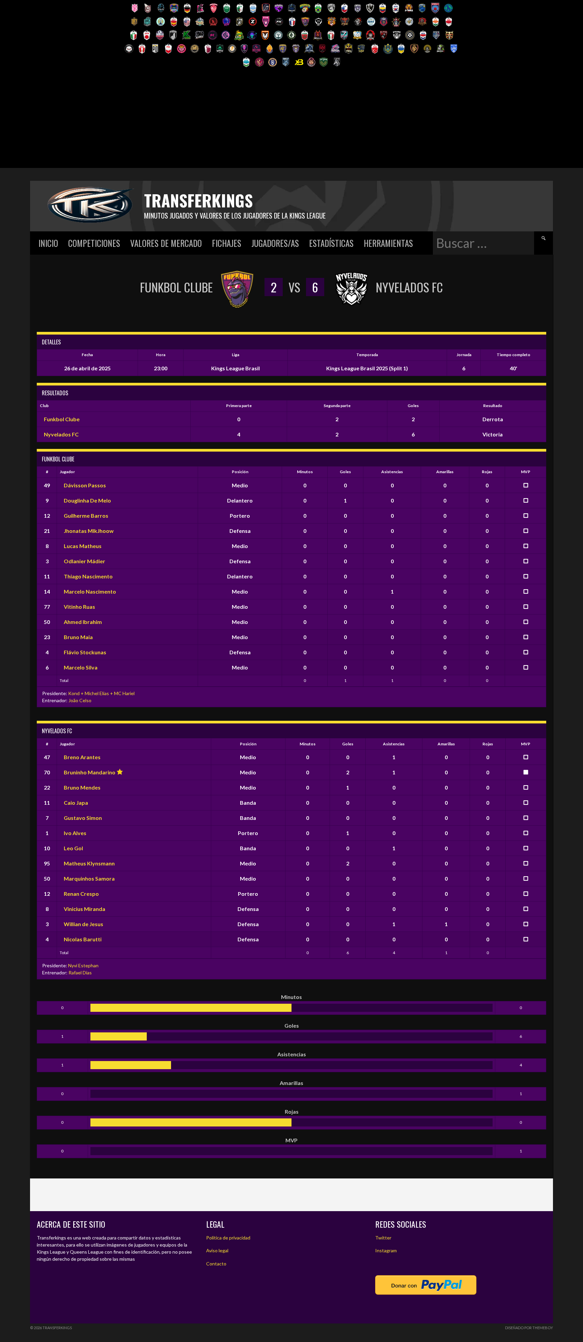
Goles (345, 471)
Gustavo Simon (83, 818)
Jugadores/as (275, 243)
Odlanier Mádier (84, 561)
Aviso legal (217, 1250)
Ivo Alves (75, 833)
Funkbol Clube (62, 419)
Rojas (487, 471)
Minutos (305, 471)
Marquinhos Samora (89, 878)
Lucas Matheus (83, 546)
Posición (240, 471)
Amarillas (444, 471)
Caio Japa (76, 802)
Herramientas (388, 243)
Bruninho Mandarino (89, 772)
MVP (525, 471)
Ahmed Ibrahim (83, 622)
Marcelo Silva (81, 667)
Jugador (67, 471)
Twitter (383, 1237)
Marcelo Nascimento (90, 591)
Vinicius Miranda (84, 909)
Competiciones (94, 243)
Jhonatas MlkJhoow (89, 530)
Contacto (216, 1263)
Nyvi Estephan (83, 965)
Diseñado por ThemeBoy (529, 1327)
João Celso (79, 700)
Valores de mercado (166, 243)
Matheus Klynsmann (89, 863)
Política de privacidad (228, 1237)
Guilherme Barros (86, 515)
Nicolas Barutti (83, 939)
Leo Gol (73, 848)
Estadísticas (331, 243)
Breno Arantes (82, 757)
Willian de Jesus (83, 924)
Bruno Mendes (82, 787)
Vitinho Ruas (79, 606)
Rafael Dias (80, 972)
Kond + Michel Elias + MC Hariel (101, 693)
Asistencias (392, 471)
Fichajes (226, 243)
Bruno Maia (78, 637)
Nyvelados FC (61, 434)
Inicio (48, 243)
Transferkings (198, 200)
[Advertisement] (291, 121)
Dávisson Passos (85, 485)
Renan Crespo (81, 893)
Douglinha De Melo (87, 500)
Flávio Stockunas (85, 652)
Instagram (386, 1250)
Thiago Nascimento (88, 576)
